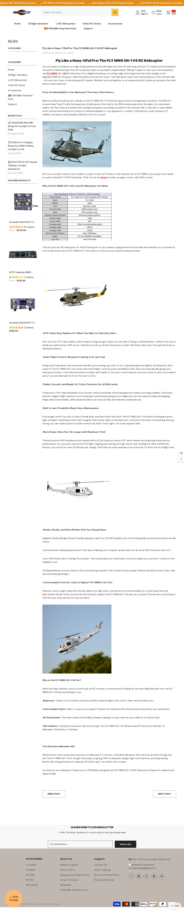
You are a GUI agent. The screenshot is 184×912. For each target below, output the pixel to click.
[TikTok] (154, 876)
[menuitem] (23, 69)
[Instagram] (138, 876)
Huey (103, 177)
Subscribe (125, 844)
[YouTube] (161, 876)
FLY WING (52, 73)
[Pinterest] (146, 876)
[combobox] (76, 12)
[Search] (79, 12)
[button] (16, 226)
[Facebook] (131, 876)
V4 (64, 73)
